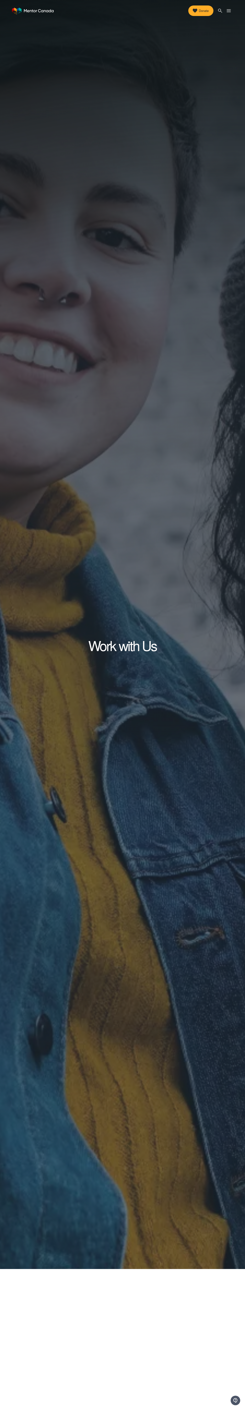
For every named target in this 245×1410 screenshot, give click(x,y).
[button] (220, 10)
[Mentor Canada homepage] (33, 11)
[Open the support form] (235, 1400)
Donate (203, 10)
